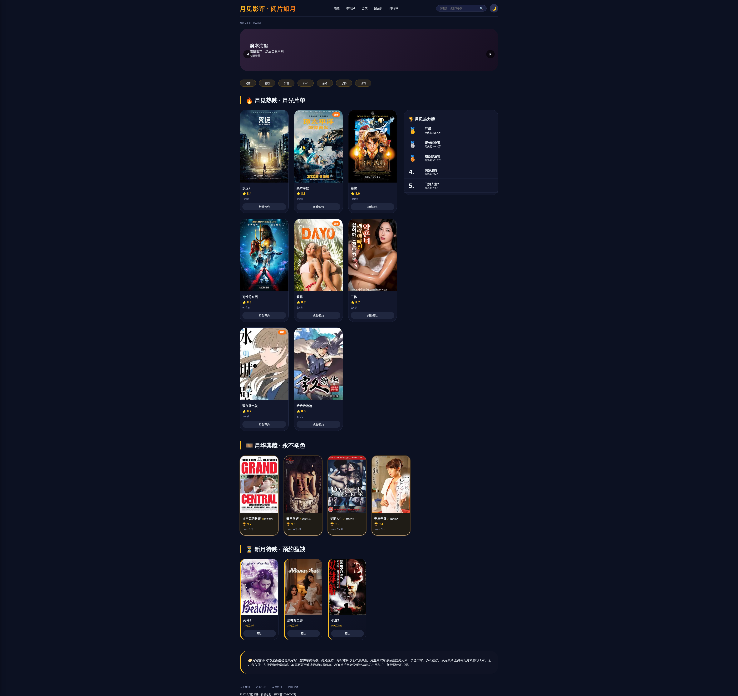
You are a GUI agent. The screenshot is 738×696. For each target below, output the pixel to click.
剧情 (363, 83)
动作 (247, 83)
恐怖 (344, 83)
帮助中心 (261, 687)
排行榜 (393, 8)
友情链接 (277, 687)
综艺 (365, 8)
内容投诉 (293, 687)
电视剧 (350, 8)
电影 (337, 8)
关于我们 (245, 687)
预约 (259, 633)
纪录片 (378, 8)
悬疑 (324, 83)
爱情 (286, 83)
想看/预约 (264, 206)
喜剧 (267, 83)
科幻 (305, 83)
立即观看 (255, 55)
